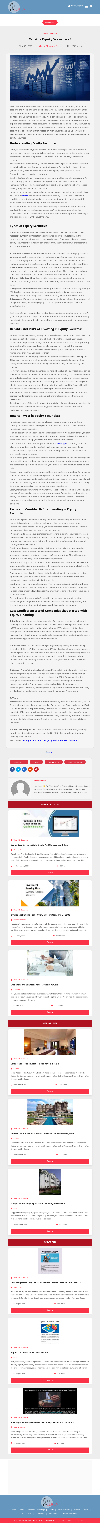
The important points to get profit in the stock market (49, 740)
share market (19, 762)
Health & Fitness (64, 1509)
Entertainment (54, 1513)
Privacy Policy (49, 1520)
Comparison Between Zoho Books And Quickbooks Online (39, 845)
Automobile (39, 1513)
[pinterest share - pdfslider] (36, 769)
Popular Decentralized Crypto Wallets (29, 1353)
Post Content (50, 22)
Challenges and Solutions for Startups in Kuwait (34, 985)
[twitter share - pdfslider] (18, 769)
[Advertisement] (50, 1477)
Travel (86, 1509)
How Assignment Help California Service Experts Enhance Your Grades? (46, 1283)
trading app (60, 443)
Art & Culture (26, 1513)
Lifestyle (77, 1509)
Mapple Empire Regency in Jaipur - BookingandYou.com (38, 1203)
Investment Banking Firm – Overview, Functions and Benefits (40, 915)
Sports (51, 1509)
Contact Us (80, 1520)
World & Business (50, 33)
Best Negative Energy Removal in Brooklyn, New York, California (42, 1422)
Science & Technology (36, 1509)
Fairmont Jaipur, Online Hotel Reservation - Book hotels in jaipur (42, 1134)
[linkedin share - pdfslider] (24, 769)
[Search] (91, 6)
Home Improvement (70, 1513)
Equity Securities (75, 762)
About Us (36, 1520)
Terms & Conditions (65, 1520)
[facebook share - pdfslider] (12, 769)
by (51, 46)
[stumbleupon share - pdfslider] (30, 769)
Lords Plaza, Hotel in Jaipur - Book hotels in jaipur (35, 1064)
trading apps (53, 762)
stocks (25, 196)
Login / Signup (77, 6)
